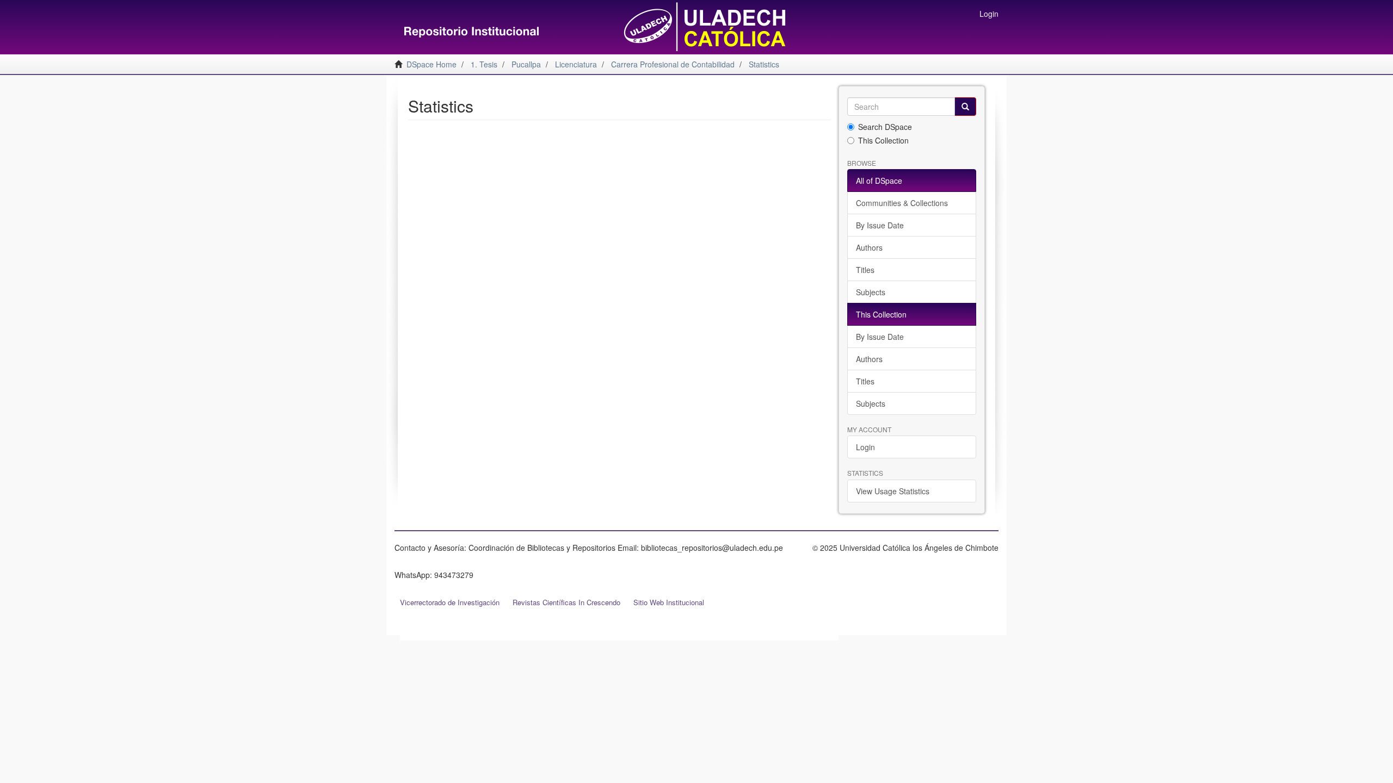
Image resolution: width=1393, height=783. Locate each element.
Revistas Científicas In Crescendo (566, 602)
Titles (865, 269)
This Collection (883, 140)
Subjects (870, 292)
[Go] (965, 106)
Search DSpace (885, 126)
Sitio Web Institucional (668, 602)
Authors (869, 247)
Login (865, 447)
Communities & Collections (902, 202)
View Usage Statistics (892, 491)
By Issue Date (880, 225)
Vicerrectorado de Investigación (450, 602)
